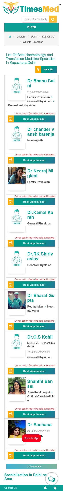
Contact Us (10, 487)
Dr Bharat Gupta (40, 297)
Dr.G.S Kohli (40, 337)
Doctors (21, 36)
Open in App (31, 438)
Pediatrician (35, 306)
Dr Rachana (39, 424)
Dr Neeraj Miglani (40, 173)
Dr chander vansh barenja (40, 131)
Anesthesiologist (38, 392)
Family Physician (38, 97)
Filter (31, 27)
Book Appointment (34, 118)
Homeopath (35, 140)
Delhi (34, 36)
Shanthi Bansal (40, 383)
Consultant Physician (22, 105)
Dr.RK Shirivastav (40, 256)
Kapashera (48, 36)
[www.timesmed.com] (10, 36)
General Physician (33, 41)
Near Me (48, 69)
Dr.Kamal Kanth (40, 214)
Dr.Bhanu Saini (41, 83)
